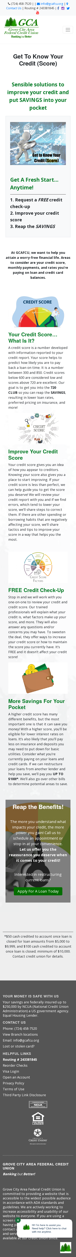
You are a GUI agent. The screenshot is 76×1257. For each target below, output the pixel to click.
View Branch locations (20, 1034)
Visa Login (11, 1071)
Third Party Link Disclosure (24, 1095)
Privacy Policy (13, 1083)
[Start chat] (65, 1247)
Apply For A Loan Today (38, 891)
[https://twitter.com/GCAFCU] (68, 8)
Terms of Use (13, 1089)
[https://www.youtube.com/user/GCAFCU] (38, 12)
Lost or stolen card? (18, 1046)
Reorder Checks (15, 1065)
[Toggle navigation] (68, 29)
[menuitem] (38, 1034)
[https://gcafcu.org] (21, 29)
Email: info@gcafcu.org (21, 1040)
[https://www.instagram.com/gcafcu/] (63, 8)
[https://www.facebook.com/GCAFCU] (58, 8)
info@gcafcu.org (52, 4)
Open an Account (16, 1077)
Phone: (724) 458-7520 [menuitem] (20, 1028)
